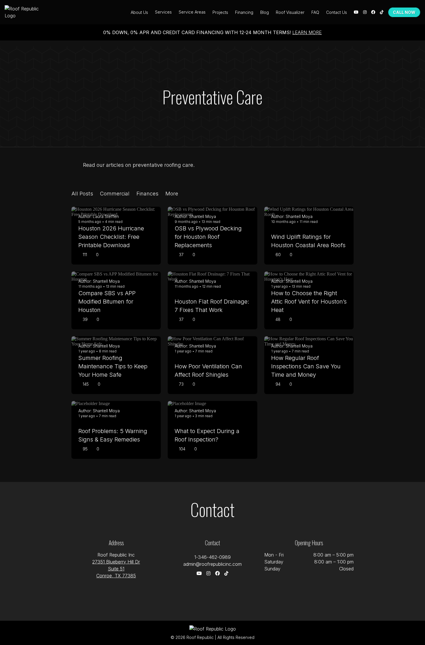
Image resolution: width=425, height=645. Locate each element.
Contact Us (336, 12)
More (171, 194)
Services (163, 12)
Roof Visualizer (290, 12)
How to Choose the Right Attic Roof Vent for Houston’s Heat (309, 301)
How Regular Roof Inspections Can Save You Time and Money (306, 366)
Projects (220, 12)
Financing (244, 12)
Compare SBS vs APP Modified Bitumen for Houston (107, 301)
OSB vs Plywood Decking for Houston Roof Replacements (208, 237)
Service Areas (192, 12)
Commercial (115, 194)
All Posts (82, 194)
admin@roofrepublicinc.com (212, 564)
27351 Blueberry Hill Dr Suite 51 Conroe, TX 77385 (116, 569)
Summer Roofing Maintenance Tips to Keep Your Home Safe (112, 366)
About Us (139, 12)
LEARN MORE (307, 32)
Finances (147, 194)
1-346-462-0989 (212, 557)
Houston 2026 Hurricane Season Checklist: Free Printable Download (111, 237)
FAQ (315, 12)
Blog (264, 12)
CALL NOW (404, 12)
